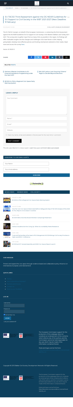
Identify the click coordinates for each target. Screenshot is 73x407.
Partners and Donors (14, 284)
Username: (7, 302)
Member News (22, 192)
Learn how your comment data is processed (44, 148)
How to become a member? (16, 281)
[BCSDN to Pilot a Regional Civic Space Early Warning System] (6, 200)
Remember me (10, 315)
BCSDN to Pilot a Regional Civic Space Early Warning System (20, 82)
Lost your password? (10, 321)
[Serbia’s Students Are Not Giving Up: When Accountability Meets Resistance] (6, 226)
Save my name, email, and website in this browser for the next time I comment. (34, 135)
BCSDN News (9, 192)
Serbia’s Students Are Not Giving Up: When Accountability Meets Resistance (35, 226)
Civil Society (35, 192)
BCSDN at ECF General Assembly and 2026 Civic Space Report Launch (33, 244)
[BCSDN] (37, 3)
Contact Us (10, 286)
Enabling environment (63, 27)
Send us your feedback (14, 289)
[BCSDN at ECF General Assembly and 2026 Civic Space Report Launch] (6, 244)
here (22, 44)
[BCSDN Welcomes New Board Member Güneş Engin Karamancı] (6, 217)
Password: (7, 309)
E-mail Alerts (51, 27)
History (9, 279)
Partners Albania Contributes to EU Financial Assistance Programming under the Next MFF (19, 73)
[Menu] (5, 3)
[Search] (68, 3)
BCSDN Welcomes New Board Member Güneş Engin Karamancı (32, 217)
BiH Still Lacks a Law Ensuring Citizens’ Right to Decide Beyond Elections (52, 72)
